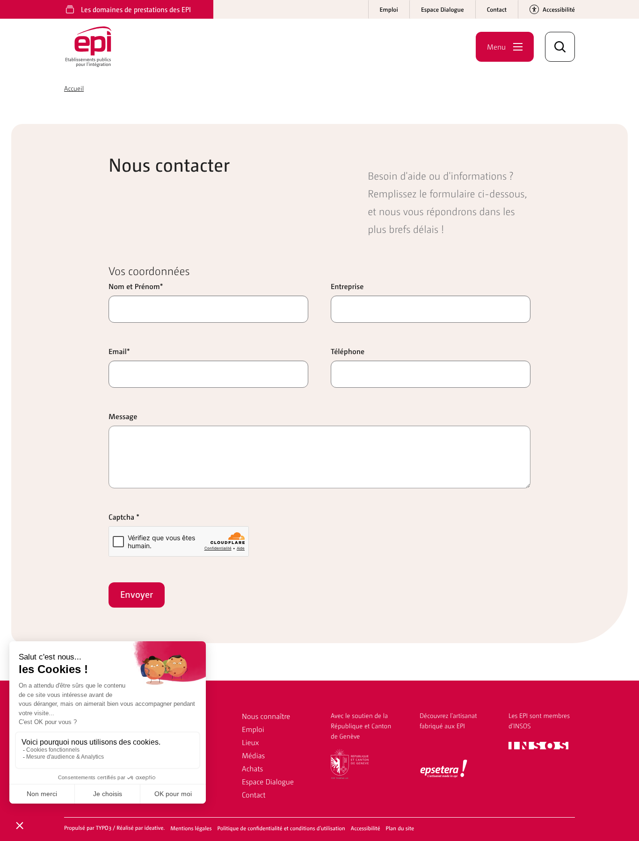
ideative (154, 827)
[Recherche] (560, 47)
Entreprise (347, 286)
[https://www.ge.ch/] (350, 762)
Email (119, 351)
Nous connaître (266, 716)
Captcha (124, 517)
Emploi (253, 729)
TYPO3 (104, 827)
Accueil (74, 88)
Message (123, 416)
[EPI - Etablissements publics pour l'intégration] (93, 46)
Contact (254, 794)
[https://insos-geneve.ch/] (538, 744)
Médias (253, 755)
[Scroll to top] (615, 817)
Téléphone (347, 351)
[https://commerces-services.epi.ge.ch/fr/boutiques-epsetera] (444, 769)
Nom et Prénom (136, 286)
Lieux (250, 742)
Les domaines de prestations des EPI (136, 9)
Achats (252, 768)
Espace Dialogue (268, 781)
